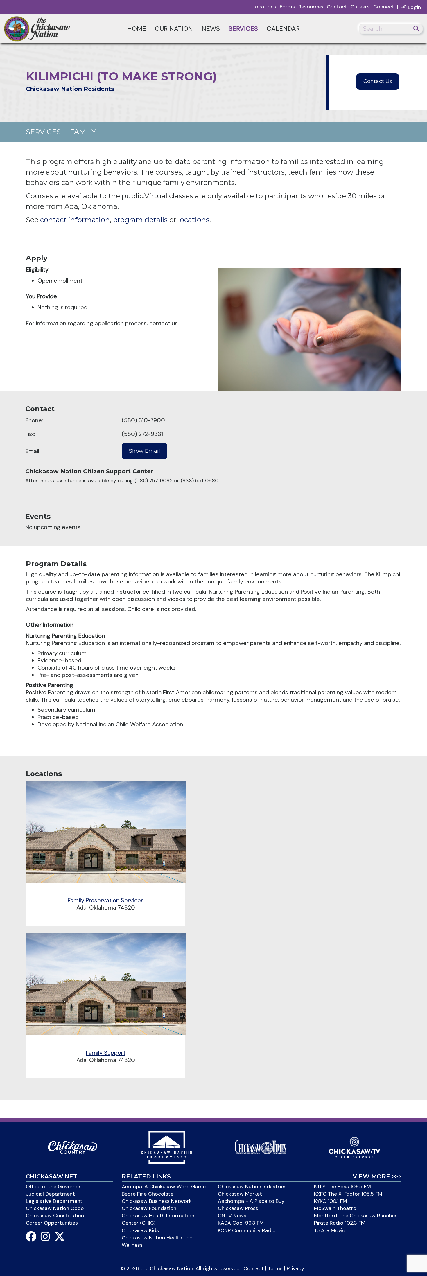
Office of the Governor (53, 1186)
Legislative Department (54, 1201)
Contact (337, 6)
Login (413, 7)
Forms (287, 6)
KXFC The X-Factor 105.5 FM (348, 1193)
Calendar (283, 28)
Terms (275, 1268)
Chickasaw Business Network (157, 1201)
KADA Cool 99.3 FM (241, 1222)
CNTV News (232, 1215)
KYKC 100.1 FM (330, 1201)
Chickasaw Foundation (149, 1208)
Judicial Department (50, 1193)
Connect (383, 6)
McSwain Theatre (335, 1208)
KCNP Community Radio (247, 1230)
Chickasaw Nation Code (55, 1208)
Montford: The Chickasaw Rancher (355, 1215)
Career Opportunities (52, 1222)
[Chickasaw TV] (354, 1147)
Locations (264, 6)
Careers (360, 6)
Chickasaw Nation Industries (252, 1186)
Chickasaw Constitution (55, 1215)
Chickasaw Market (240, 1193)
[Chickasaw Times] (260, 1147)
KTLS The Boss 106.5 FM (342, 1186)
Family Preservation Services (106, 900)
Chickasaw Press (238, 1208)
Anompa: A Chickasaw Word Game (164, 1186)
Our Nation (174, 28)
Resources (310, 6)
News (211, 28)
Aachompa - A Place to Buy (251, 1201)
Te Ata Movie (329, 1230)
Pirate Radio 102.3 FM (339, 1222)
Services (243, 28)
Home (136, 28)
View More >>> (377, 1176)
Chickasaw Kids (140, 1230)
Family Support (105, 1052)
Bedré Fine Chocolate (147, 1193)
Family (83, 131)
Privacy (295, 1268)
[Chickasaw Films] (166, 1147)
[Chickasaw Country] (72, 1147)
